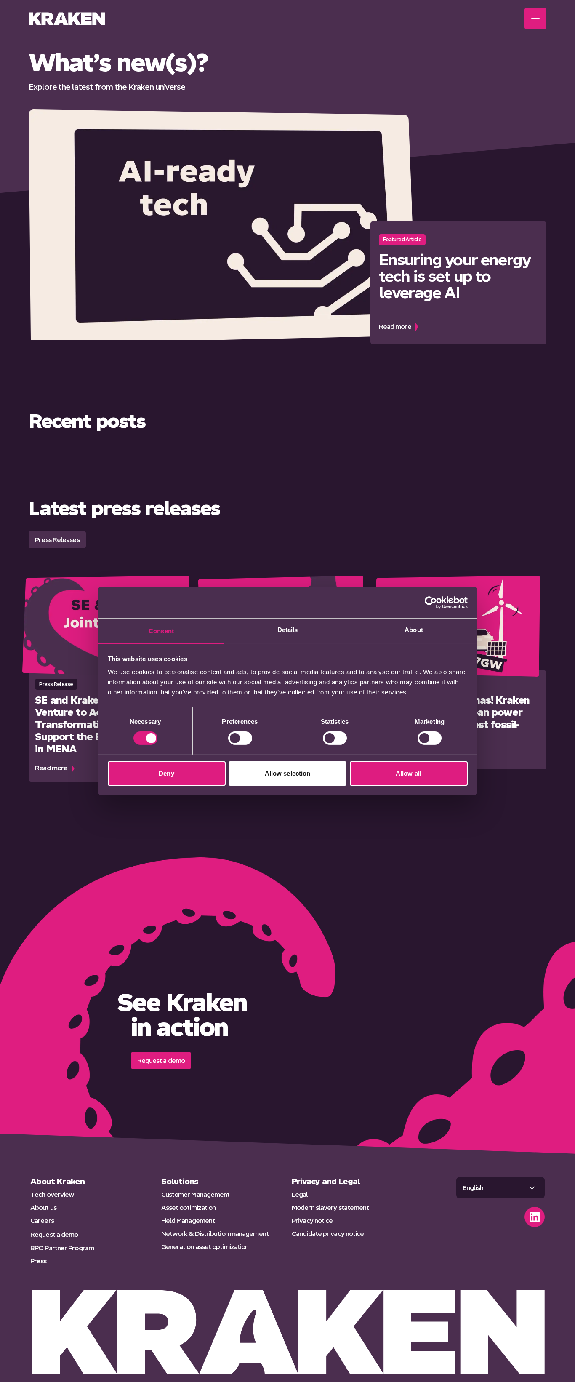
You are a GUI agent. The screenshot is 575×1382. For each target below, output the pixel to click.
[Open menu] (535, 18)
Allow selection (288, 773)
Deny (166, 773)
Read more (458, 326)
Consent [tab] (161, 631)
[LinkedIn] (534, 1217)
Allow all (408, 773)
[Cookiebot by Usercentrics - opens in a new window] (431, 602)
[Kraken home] (67, 18)
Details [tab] (287, 629)
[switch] (240, 738)
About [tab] (414, 629)
